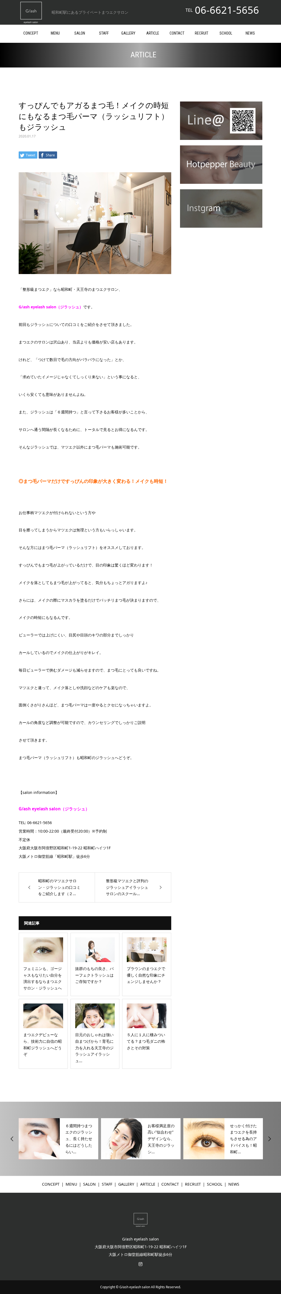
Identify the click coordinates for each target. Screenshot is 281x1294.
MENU (55, 33)
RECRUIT (201, 33)
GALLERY (128, 33)
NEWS (250, 33)
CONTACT (177, 33)
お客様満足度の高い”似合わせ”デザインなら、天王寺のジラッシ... (161, 1138)
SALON (79, 33)
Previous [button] (12, 1138)
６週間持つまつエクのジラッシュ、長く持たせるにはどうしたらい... (78, 1138)
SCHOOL (226, 33)
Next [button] (269, 1138)
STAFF (104, 33)
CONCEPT (30, 33)
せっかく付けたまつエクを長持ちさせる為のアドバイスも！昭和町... (243, 1138)
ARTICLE (152, 33)
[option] (58, 1138)
